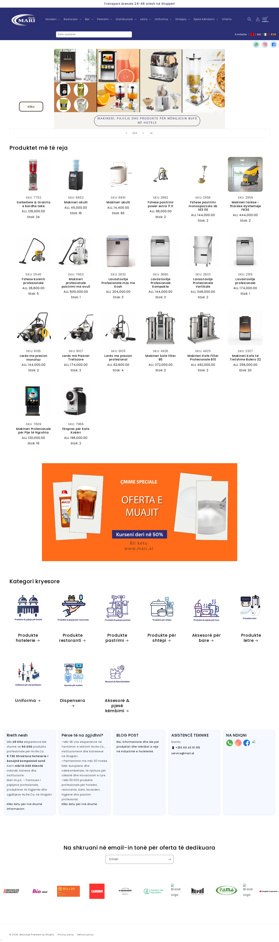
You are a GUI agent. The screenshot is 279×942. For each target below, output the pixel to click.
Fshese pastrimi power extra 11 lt (160, 204)
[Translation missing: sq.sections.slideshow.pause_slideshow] (152, 133)
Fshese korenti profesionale (33, 281)
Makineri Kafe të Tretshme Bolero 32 (245, 357)
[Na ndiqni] (169, 859)
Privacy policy (66, 934)
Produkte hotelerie (27, 638)
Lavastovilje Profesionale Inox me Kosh (118, 282)
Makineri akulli (76, 202)
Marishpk (25, 934)
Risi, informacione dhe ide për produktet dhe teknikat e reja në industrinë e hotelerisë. (138, 746)
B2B (273, 34)
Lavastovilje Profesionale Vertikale (203, 282)
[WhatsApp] (256, 44)
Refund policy (85, 934)
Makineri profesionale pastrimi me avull (76, 282)
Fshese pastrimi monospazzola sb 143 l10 (203, 206)
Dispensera (72, 700)
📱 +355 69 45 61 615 (185, 747)
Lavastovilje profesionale (245, 281)
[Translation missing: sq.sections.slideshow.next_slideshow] (143, 133)
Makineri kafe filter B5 (160, 357)
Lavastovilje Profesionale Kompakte (161, 282)
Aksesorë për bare (206, 638)
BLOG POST (128, 735)
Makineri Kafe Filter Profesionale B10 (203, 357)
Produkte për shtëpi (161, 638)
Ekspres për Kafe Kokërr (75, 430)
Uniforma (25, 700)
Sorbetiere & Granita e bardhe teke (33, 204)
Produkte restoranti (71, 638)
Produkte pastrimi (116, 638)
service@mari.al (182, 753)
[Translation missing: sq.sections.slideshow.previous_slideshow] (126, 133)
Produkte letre (251, 638)
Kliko (30, 107)
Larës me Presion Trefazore (76, 357)
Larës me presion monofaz (33, 357)
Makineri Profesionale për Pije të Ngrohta (33, 430)
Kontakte (241, 34)
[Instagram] (265, 44)
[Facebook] (273, 44)
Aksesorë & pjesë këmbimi (117, 705)
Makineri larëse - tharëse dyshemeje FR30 (245, 206)
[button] (52, 19)
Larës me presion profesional (118, 357)
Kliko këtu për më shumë (79, 804)
